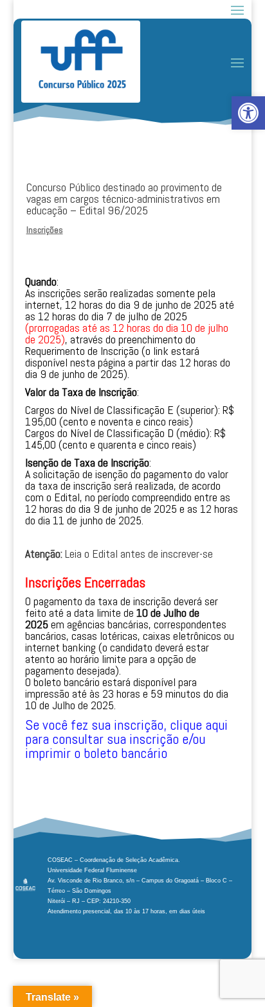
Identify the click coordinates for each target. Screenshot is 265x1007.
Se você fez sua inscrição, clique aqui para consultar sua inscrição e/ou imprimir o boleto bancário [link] (126, 739)
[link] (248, 113)
